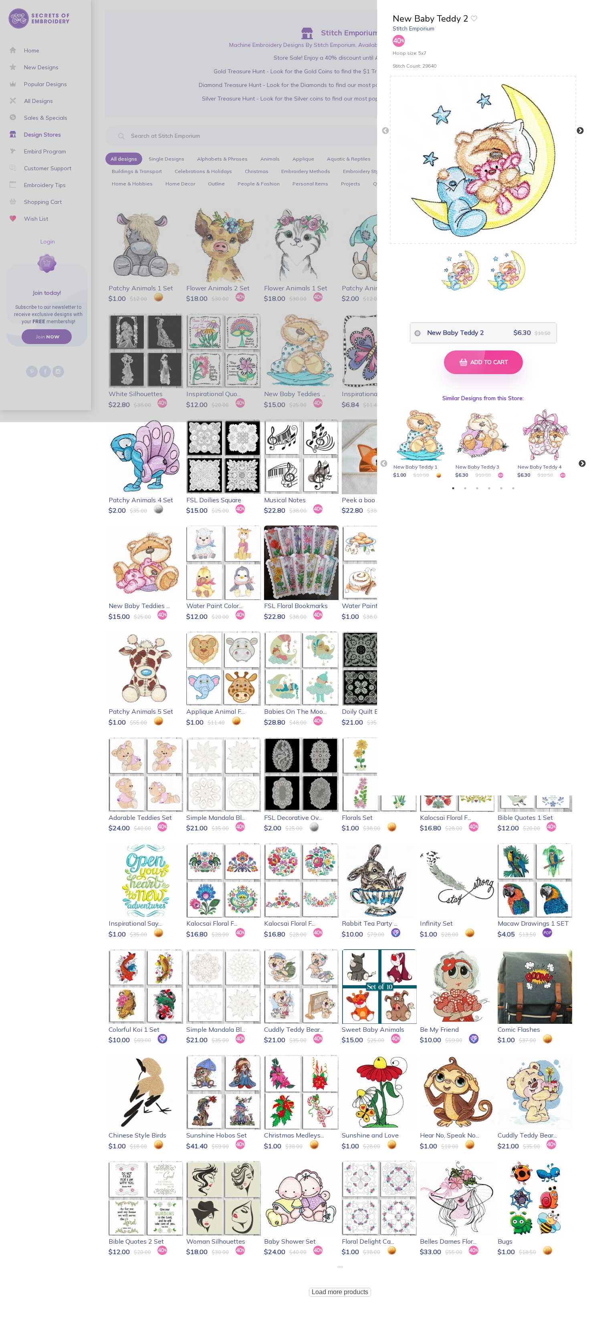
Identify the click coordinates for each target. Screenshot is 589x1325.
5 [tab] (501, 488)
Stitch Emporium (413, 28)
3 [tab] (477, 488)
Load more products (340, 1292)
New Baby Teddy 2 (455, 332)
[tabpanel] (422, 443)
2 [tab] (465, 488)
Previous (385, 131)
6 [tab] (513, 488)
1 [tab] (453, 488)
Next (580, 131)
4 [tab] (489, 488)
